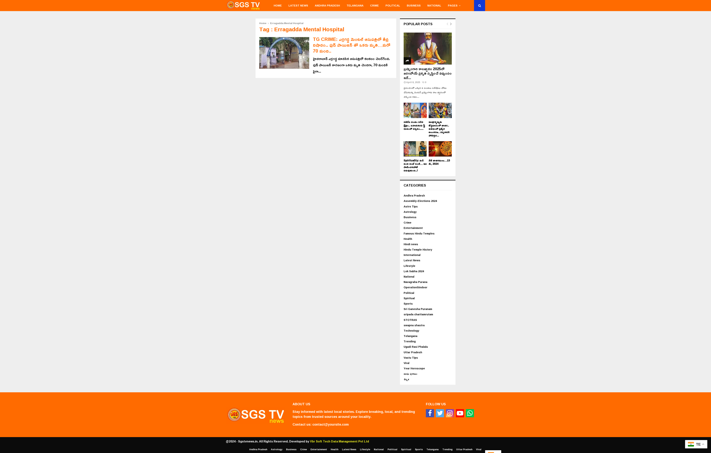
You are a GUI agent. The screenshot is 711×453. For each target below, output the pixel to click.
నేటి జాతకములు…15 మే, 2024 (439, 162)
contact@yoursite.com (330, 424)
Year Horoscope (414, 368)
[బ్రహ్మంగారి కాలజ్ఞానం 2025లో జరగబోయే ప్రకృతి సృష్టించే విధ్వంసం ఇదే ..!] (428, 49)
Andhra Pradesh (327, 5)
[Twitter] (440, 413)
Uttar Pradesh (413, 352)
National (434, 5)
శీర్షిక (406, 379)
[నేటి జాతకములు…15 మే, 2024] (440, 149)
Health (408, 238)
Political (392, 5)
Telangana (355, 5)
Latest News (298, 5)
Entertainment (413, 227)
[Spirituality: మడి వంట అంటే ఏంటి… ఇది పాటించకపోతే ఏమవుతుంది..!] (415, 149)
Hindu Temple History (418, 249)
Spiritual (409, 298)
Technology (411, 330)
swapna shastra (414, 325)
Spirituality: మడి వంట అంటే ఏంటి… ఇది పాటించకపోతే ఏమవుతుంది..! (415, 165)
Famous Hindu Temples (419, 233)
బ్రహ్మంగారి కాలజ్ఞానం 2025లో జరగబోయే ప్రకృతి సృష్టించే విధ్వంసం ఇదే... (428, 73)
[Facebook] (430, 413)
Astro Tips (411, 206)
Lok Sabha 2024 (414, 271)
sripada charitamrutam (418, 314)
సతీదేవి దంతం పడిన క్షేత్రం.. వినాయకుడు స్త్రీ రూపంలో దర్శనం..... (414, 125)
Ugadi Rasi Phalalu (416, 346)
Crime (374, 5)
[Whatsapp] (470, 413)
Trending (410, 341)
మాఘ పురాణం (410, 373)
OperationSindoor (415, 287)
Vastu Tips (411, 357)
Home (278, 5)
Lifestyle (409, 265)
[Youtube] (460, 413)
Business (414, 5)
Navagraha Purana (415, 281)
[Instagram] (450, 413)
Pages (453, 5)
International (412, 254)
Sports (408, 303)
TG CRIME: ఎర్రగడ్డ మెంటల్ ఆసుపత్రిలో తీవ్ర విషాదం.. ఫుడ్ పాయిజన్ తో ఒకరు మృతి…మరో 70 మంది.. (351, 45)
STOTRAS (410, 319)
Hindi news (411, 244)
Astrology (410, 211)
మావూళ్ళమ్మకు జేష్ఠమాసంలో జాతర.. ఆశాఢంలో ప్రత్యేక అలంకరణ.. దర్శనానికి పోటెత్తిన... (439, 128)
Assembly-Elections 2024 (420, 200)
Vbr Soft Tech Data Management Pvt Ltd (339, 441)
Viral (406, 362)
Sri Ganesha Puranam (418, 308)
